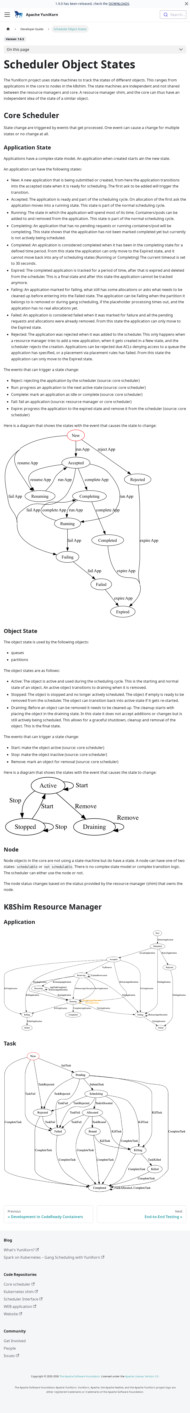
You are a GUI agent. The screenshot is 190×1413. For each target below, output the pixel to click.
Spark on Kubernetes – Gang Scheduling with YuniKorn (52, 1257)
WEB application (18, 1306)
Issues (9, 1355)
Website (11, 1313)
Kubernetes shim (19, 1291)
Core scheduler (17, 1284)
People (10, 1348)
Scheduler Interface (21, 1299)
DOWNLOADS (119, 3)
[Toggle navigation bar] (7, 14)
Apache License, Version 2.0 (141, 1376)
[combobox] (173, 14)
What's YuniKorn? (19, 1249)
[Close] (186, 3)
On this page (18, 49)
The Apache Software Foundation (80, 1376)
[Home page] (8, 28)
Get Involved (15, 1340)
